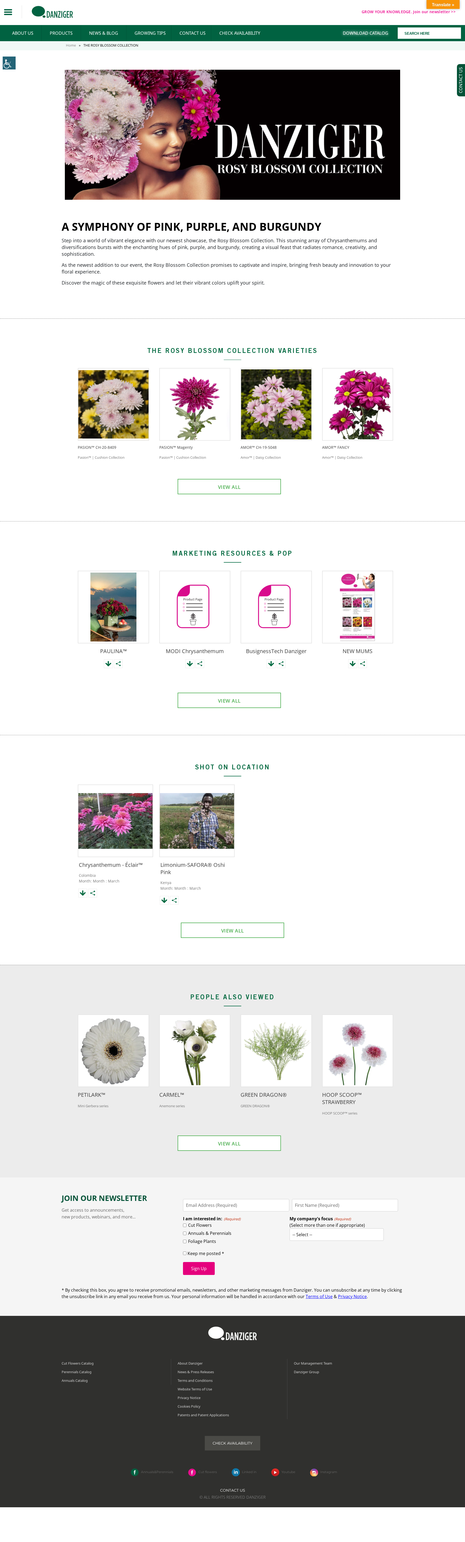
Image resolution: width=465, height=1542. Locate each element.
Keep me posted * (205, 1253)
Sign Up (199, 1268)
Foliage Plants (202, 1241)
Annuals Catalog (75, 1380)
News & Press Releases (196, 1371)
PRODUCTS (61, 33)
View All (229, 487)
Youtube (288, 1472)
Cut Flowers (200, 1225)
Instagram (328, 1472)
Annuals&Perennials (157, 1472)
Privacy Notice (352, 1296)
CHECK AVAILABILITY (239, 33)
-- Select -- (302, 1235)
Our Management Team (313, 1363)
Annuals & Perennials (209, 1233)
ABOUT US (22, 33)
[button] (8, 12)
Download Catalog (365, 33)
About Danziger (190, 1363)
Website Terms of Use (195, 1389)
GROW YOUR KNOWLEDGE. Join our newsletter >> (409, 11)
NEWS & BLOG (103, 33)
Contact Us (232, 1490)
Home (71, 45)
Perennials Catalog (76, 1371)
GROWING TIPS (150, 33)
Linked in (249, 1472)
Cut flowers (207, 1472)
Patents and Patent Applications (203, 1415)
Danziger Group (306, 1371)
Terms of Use (319, 1296)
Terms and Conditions (195, 1380)
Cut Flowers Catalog (78, 1363)
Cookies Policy (189, 1406)
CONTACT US (192, 33)
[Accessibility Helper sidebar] (9, 63)
